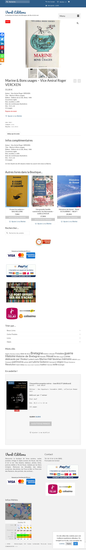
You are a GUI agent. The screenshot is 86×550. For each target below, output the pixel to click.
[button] (13, 116)
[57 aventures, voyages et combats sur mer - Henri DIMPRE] (75, 81)
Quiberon (44, 361)
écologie (61, 364)
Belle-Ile (23, 353)
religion (60, 361)
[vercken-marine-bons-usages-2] (43, 73)
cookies (61, 543)
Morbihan (57, 359)
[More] (2, 60)
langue (62, 357)
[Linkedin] (2, 43)
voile (55, 364)
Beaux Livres (11, 330)
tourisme (37, 365)
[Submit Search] (6, 1)
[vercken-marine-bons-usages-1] (33, 73)
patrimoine (17, 361)
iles (57, 356)
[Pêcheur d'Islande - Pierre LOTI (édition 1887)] (79, 81)
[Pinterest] (2, 47)
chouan (52, 353)
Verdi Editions (15, 12)
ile (55, 356)
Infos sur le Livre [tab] (13, 134)
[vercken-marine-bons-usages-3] (53, 73)
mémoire (66, 359)
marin (12, 126)
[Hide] (1, 64)
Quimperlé (52, 362)
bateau (18, 354)
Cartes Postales (12, 334)
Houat (49, 356)
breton (46, 353)
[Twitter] (2, 39)
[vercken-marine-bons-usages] (43, 44)
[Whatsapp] (2, 56)
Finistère (59, 353)
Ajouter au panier (17, 217)
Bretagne (37, 353)
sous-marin (31, 365)
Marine (16, 126)
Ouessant (8, 362)
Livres (12, 124)
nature (74, 359)
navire (78, 359)
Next (79, 200)
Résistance (72, 362)
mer (49, 359)
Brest (28, 354)
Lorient (31, 359)
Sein (26, 365)
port (31, 361)
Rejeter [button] (69, 544)
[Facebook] (2, 35)
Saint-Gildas (20, 365)
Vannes (49, 365)
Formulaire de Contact (52, 461)
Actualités (28, 467)
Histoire (10, 356)
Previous (7, 200)
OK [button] (76, 544)
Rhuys (66, 362)
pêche (36, 361)
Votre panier (53, 5)
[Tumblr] (2, 52)
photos (18, 469)
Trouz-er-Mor (28, 469)
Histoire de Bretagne (28, 356)
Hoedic (43, 356)
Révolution (10, 364)
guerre (68, 353)
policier (26, 362)
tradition (43, 364)
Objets (9, 342)
